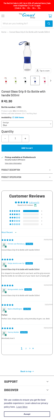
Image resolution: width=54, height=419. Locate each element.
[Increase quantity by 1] (25, 138)
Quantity (7, 131)
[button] (14, 211)
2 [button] (26, 348)
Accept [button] (27, 414)
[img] (7, 240)
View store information (13, 163)
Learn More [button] (22, 407)
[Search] (49, 23)
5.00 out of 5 (34, 202)
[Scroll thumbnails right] (50, 81)
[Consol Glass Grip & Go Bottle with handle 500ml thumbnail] (6, 80)
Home (3, 32)
